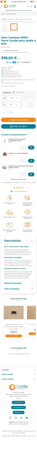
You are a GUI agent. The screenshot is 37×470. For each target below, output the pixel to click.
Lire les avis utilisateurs (20, 191)
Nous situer (19, 412)
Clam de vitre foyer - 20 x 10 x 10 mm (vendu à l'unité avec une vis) (14, 327)
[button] (1, 6)
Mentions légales (17, 431)
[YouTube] (27, 418)
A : (4, 105)
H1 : (5, 98)
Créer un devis (20, 126)
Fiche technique (11, 289)
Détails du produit (12, 283)
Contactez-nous (19, 407)
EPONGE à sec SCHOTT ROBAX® (18, 153)
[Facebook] (10, 418)
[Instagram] (16, 418)
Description (12, 240)
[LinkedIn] (21, 418)
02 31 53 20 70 (19, 402)
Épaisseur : (8, 92)
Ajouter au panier (19, 120)
